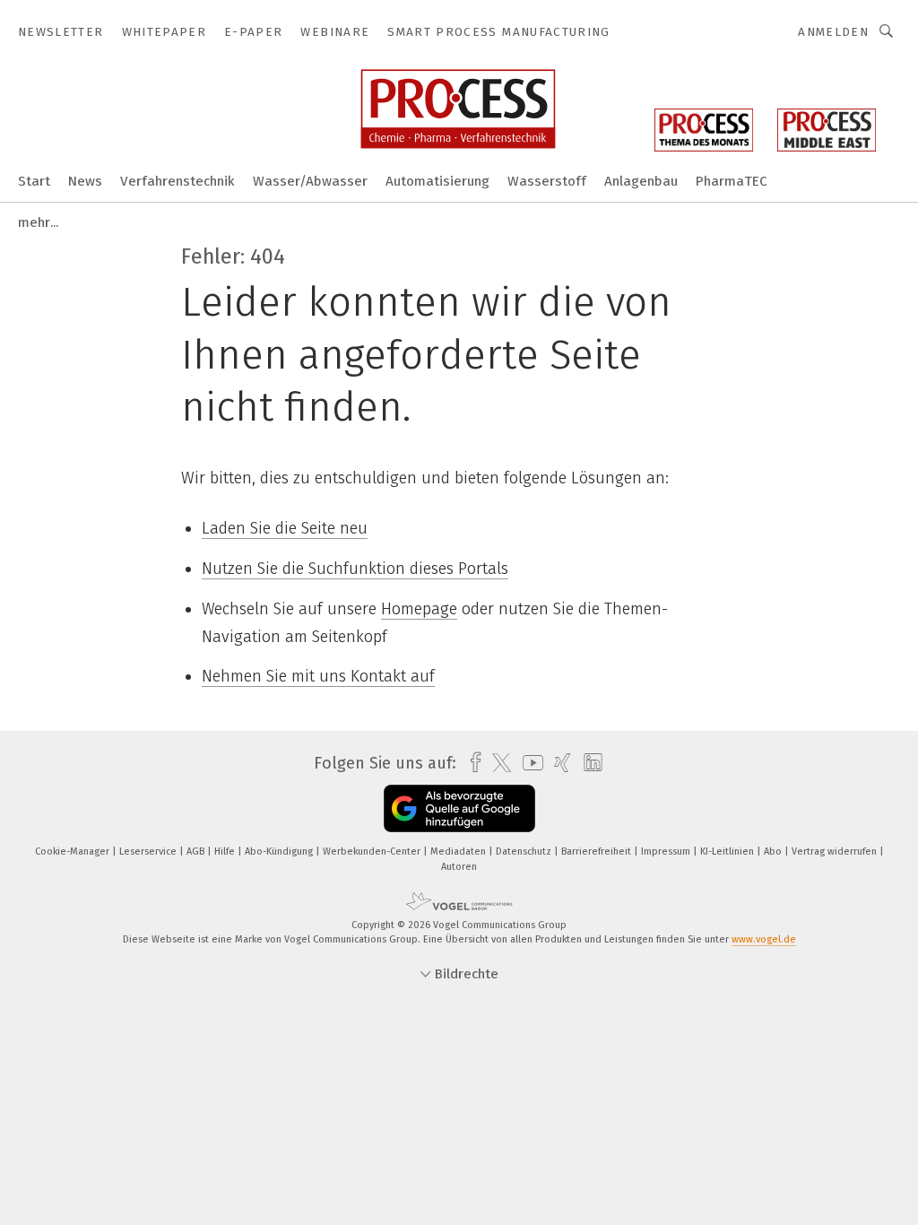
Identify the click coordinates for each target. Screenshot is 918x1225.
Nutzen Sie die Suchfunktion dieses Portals (355, 568)
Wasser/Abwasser (310, 181)
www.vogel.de (764, 939)
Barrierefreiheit (597, 851)
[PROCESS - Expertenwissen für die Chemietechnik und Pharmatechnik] (34, 180)
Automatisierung (437, 181)
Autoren (459, 867)
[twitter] (497, 763)
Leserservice (149, 851)
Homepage (419, 609)
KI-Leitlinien (728, 851)
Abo (774, 851)
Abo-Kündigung (280, 851)
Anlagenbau (641, 181)
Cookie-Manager (73, 851)
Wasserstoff (546, 181)
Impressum (667, 851)
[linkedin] (588, 763)
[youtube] (528, 763)
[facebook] (471, 763)
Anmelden (833, 31)
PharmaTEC (731, 181)
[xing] (558, 763)
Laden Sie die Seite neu (285, 528)
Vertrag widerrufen (835, 851)
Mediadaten (459, 851)
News (85, 181)
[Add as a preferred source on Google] (459, 808)
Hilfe (226, 851)
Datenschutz (525, 851)
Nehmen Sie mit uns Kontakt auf (318, 676)
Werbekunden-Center (373, 851)
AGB (196, 851)
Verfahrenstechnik (177, 181)
